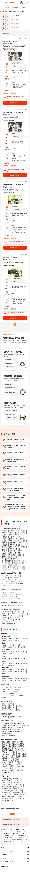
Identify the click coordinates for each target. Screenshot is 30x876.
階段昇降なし (18, 762)
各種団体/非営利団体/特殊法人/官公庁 (13, 793)
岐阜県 (4, 658)
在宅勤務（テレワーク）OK (18, 725)
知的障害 (20, 717)
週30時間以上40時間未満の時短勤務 (13, 744)
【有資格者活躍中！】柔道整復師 (13, 112)
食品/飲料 (17, 783)
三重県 (23, 658)
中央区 (12, 531)
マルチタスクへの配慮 (8, 754)
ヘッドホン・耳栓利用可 (9, 768)
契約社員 (11, 704)
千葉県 (18, 645)
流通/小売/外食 (19, 787)
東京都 (17, 7)
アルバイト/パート (7, 710)
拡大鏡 (18, 764)
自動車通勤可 (6, 772)
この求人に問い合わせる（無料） (15, 98)
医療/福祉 (5, 799)
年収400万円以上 (7, 731)
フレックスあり (18, 748)
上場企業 (4, 729)
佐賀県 (10, 678)
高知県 (4, 674)
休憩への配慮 (15, 758)
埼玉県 (4, 647)
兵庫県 (17, 663)
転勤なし (4, 725)
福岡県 (4, 678)
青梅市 (18, 545)
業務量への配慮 (19, 750)
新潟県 (4, 652)
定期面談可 (5, 758)
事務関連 (4, 689)
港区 (17, 531)
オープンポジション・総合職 (10, 687)
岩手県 (17, 638)
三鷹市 (12, 545)
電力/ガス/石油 (17, 789)
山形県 (10, 640)
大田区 (17, 535)
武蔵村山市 (21, 555)
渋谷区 (12, 537)
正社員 (4, 592)
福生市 (4, 553)
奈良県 (23, 663)
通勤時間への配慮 (7, 750)
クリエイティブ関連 (8, 695)
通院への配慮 (6, 742)
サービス (18, 791)
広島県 (23, 670)
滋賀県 (4, 665)
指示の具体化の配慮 (8, 766)
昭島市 (10, 547)
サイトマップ (4, 858)
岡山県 (17, 670)
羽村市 (17, 557)
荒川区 (22, 539)
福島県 (17, 640)
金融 (9, 795)
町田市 (23, 547)
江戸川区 (4, 543)
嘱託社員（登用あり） (8, 708)
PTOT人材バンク (14, 839)
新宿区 (23, 531)
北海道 (4, 638)
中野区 (18, 537)
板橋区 (4, 541)
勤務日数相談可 (6, 748)
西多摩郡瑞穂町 (6, 561)
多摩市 (4, 557)
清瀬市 (4, 555)
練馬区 (10, 541)
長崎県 (17, 678)
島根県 (10, 670)
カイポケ (17, 841)
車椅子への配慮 (6, 762)
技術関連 (19, 693)
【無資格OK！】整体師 (10, 41)
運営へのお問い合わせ (7, 861)
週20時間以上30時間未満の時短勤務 (13, 746)
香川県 (17, 672)
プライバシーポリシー (7, 851)
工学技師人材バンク (20, 837)
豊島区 (10, 539)
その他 (4, 697)
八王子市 (12, 543)
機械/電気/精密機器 (19, 795)
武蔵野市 (4, 545)
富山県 (10, 652)
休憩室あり (5, 760)
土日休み (18, 727)
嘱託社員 (20, 706)
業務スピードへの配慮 (8, 752)
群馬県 (23, 647)
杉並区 (4, 539)
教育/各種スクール (7, 801)
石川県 (17, 652)
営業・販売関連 (14, 689)
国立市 (20, 551)
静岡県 (10, 658)
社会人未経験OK (7, 733)
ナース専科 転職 (14, 833)
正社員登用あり (6, 723)
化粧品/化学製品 (7, 783)
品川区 (4, 535)
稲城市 (10, 557)
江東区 (23, 533)
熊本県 (23, 678)
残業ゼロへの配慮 (17, 742)
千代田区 (4, 531)
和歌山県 (11, 665)
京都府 (10, 663)
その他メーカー (17, 785)
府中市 (4, 547)
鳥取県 (4, 670)
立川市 (20, 543)
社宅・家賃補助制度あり (9, 624)
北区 (16, 539)
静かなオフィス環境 (8, 770)
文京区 (4, 533)
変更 (5, 16)
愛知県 (17, 658)
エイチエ (22, 839)
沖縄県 (25, 680)
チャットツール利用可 (8, 756)
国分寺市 (12, 551)
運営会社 (3, 848)
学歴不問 (17, 620)
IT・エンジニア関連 (8, 693)
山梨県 (4, 654)
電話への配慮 (22, 754)
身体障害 (4, 605)
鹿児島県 (17, 680)
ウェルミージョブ (6, 831)
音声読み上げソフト (8, 764)
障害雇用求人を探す (10, 7)
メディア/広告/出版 (8, 791)
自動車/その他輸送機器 (9, 797)
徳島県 (10, 672)
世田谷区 (4, 537)
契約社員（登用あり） (8, 706)
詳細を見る (13, 103)
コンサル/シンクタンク (17, 799)
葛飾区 (23, 541)
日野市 (18, 549)
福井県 (23, 652)
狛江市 (10, 553)
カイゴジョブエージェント (19, 831)
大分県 (4, 680)
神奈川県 (11, 645)
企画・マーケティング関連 (10, 691)
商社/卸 (20, 797)
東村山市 (4, 551)
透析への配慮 (15, 760)
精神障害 (12, 717)
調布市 (17, 547)
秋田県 (4, 640)
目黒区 (10, 535)
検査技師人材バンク (9, 837)
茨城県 (10, 647)
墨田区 (17, 533)
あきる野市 (5, 559)
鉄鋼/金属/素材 (13, 779)
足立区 (17, 541)
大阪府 (4, 663)
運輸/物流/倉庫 (6, 789)
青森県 (10, 638)
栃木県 (17, 647)
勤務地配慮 (19, 770)
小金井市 (4, 549)
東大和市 (17, 553)
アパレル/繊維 (6, 785)
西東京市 (13, 559)
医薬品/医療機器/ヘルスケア (10, 781)
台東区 (10, 533)
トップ (2, 7)
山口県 (4, 672)
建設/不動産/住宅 (7, 787)
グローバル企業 (14, 729)
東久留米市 (11, 555)
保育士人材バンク (12, 835)
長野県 (10, 654)
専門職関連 (19, 584)
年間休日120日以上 (8, 616)
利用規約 (3, 855)
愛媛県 (23, 672)
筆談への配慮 (22, 756)
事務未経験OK (18, 723)
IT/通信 (4, 779)
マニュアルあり (21, 766)
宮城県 (23, 638)
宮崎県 (10, 680)
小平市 (12, 549)
